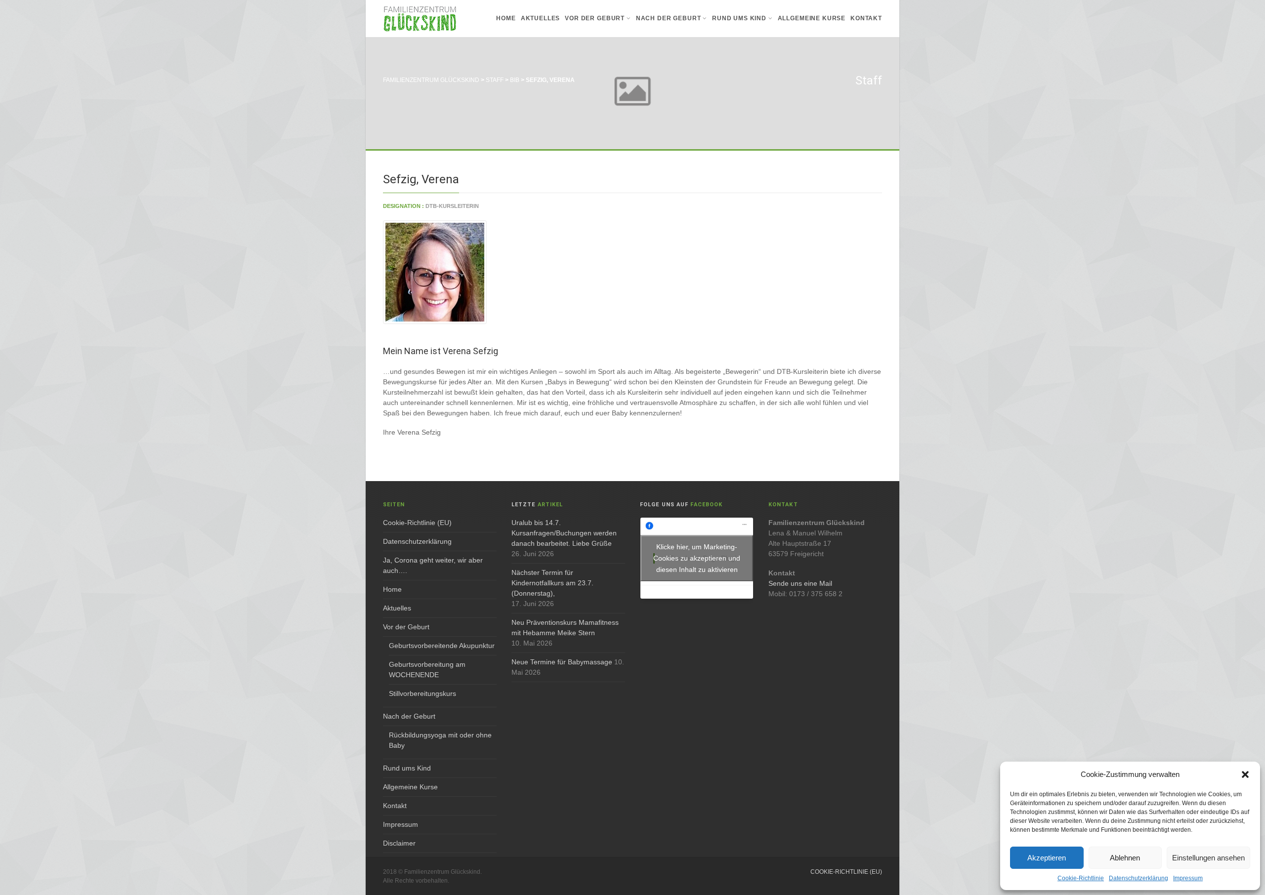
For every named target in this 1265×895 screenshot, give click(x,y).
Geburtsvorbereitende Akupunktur (442, 646)
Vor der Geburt (595, 18)
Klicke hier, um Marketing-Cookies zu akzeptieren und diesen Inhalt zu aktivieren (696, 558)
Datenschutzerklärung (1138, 878)
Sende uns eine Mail (800, 583)
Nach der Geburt (668, 18)
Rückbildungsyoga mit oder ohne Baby (440, 740)
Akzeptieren (1046, 858)
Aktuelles (540, 18)
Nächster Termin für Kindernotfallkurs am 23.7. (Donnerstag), (552, 583)
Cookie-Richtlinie (1080, 878)
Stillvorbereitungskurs (422, 693)
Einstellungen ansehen (1208, 858)
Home (505, 18)
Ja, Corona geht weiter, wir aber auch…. (433, 565)
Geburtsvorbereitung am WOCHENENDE (427, 669)
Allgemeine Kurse (811, 18)
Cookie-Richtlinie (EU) (417, 523)
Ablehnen (1125, 858)
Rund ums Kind (739, 18)
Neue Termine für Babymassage (561, 662)
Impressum (1188, 878)
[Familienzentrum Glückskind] (420, 18)
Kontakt (866, 18)
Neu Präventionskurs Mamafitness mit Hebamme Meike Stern (565, 627)
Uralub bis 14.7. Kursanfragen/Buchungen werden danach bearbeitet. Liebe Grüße (564, 533)
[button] (1245, 774)
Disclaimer (399, 843)
